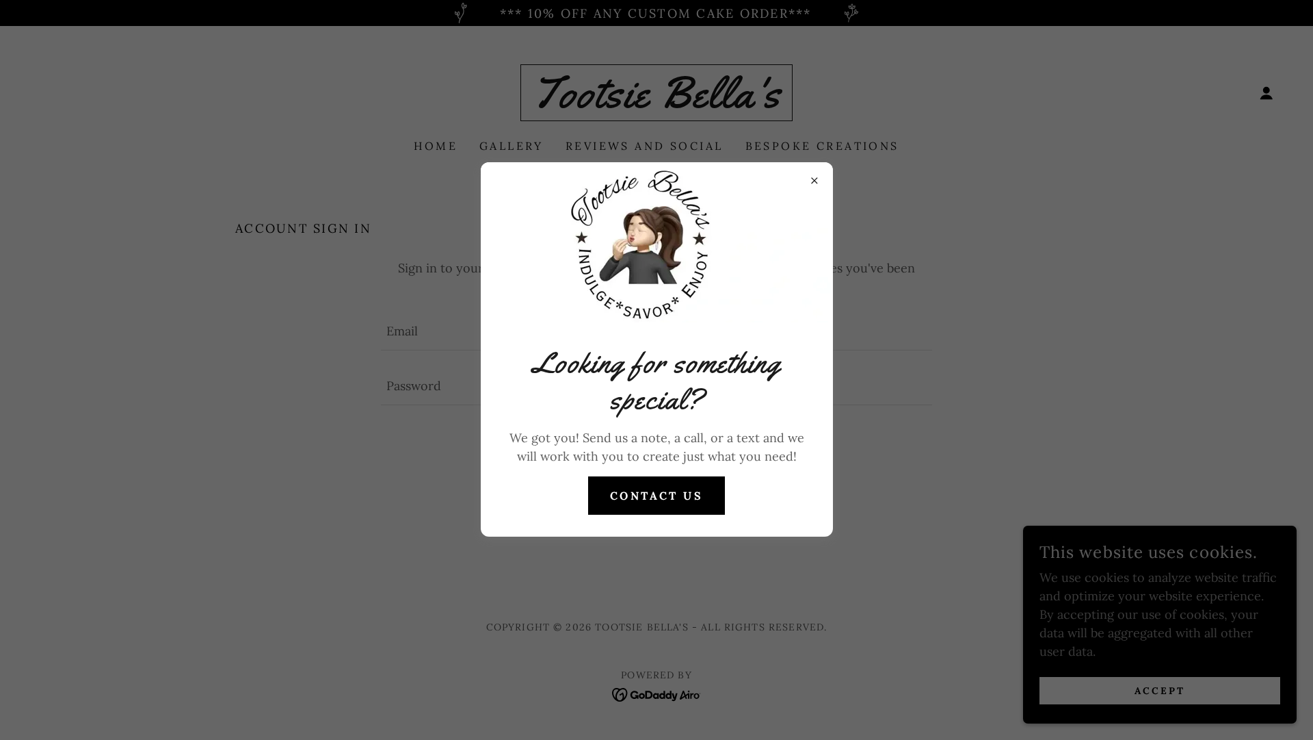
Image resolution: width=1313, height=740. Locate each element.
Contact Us (656, 495)
